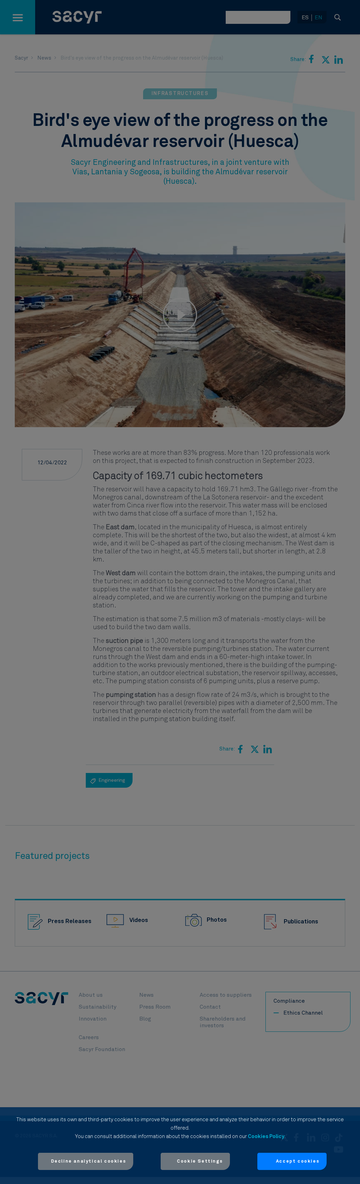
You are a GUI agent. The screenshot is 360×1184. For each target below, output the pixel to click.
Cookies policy (266, 1136)
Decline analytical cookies (88, 1161)
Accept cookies (297, 1161)
